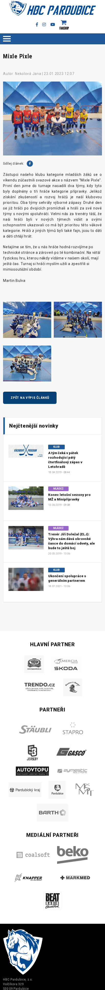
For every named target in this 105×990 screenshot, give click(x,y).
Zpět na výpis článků (30, 398)
